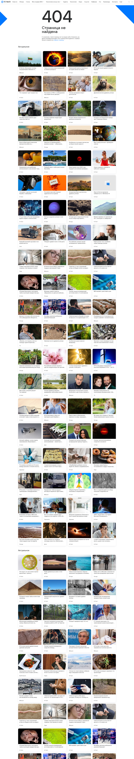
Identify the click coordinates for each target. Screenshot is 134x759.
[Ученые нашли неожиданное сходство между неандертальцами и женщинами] (54, 740)
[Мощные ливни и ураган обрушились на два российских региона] (54, 286)
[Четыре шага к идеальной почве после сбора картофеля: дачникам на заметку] (79, 211)
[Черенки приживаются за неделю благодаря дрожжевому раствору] (29, 360)
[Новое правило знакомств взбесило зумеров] (104, 162)
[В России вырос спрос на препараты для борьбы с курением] (54, 410)
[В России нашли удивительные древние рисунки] (29, 740)
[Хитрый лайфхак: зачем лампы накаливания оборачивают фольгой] (29, 435)
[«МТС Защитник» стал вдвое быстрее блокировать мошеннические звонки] (104, 509)
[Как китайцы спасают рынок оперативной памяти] (29, 608)
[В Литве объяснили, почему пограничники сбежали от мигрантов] (29, 62)
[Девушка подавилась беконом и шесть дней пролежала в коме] (79, 509)
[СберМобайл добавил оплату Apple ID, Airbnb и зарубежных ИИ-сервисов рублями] (79, 459)
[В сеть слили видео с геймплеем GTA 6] (104, 559)
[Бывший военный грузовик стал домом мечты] (29, 236)
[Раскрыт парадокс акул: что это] (79, 715)
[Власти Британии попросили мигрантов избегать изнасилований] (29, 137)
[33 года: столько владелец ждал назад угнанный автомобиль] (79, 608)
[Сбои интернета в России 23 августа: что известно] (104, 261)
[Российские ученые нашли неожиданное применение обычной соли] (79, 236)
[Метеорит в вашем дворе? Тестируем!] (29, 385)
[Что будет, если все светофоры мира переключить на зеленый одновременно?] (29, 583)
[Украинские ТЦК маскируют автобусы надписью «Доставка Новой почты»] (54, 484)
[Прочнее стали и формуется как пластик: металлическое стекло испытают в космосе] (104, 335)
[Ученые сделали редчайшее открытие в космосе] (104, 435)
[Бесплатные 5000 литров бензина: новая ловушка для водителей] (54, 559)
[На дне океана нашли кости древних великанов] (79, 112)
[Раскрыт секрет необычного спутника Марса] (79, 583)
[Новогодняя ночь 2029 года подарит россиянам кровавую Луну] (79, 162)
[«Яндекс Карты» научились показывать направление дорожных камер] (79, 484)
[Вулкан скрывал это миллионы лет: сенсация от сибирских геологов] (104, 211)
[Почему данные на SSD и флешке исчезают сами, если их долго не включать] (29, 410)
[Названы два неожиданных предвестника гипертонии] (104, 690)
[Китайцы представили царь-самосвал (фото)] (29, 112)
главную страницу (59, 40)
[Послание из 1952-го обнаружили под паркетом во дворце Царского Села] (54, 87)
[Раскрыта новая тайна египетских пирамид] (29, 690)
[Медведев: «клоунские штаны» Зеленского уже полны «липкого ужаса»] (79, 385)
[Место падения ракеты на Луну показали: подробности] (104, 484)
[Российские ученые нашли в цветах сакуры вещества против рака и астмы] (54, 360)
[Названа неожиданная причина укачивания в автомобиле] (79, 559)
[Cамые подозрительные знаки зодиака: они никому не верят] (29, 261)
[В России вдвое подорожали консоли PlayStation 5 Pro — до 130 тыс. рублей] (104, 360)
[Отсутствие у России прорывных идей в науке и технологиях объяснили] (29, 211)
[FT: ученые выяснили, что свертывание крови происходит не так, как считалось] (104, 715)
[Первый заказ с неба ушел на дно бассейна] (54, 162)
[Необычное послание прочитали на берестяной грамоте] (79, 137)
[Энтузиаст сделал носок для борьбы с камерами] (29, 186)
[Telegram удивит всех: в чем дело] (54, 236)
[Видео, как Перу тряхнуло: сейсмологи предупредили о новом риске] (54, 583)
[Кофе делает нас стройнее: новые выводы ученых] (104, 236)
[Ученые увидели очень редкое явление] (29, 559)
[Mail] (2, 2)
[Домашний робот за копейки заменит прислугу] (79, 633)
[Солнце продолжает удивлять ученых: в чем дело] (79, 360)
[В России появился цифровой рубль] (54, 633)
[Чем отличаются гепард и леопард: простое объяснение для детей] (54, 534)
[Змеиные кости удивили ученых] (54, 335)
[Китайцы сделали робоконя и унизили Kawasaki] (54, 311)
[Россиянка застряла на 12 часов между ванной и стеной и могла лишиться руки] (29, 459)
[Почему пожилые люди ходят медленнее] (54, 112)
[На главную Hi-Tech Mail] (7, 2)
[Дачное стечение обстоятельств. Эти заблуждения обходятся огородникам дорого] (29, 311)
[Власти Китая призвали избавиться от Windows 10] (104, 186)
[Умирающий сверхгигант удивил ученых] (54, 690)
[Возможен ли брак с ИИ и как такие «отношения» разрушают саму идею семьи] (29, 509)
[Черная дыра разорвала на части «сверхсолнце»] (79, 534)
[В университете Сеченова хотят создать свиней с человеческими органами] (104, 311)
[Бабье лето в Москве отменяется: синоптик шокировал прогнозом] (104, 665)
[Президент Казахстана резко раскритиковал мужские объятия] (79, 740)
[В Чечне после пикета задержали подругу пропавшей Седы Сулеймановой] (54, 261)
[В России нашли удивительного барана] (104, 62)
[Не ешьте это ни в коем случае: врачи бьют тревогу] (29, 665)
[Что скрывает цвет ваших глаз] (29, 87)
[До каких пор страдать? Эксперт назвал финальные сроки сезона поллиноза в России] (104, 410)
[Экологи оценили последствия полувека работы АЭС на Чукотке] (54, 715)
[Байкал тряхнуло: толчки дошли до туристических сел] (104, 633)
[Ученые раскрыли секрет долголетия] (79, 87)
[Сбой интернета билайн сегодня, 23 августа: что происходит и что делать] (79, 311)
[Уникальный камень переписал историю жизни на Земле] (79, 62)
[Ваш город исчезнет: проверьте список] (104, 137)
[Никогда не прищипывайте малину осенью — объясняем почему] (54, 137)
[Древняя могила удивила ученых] (104, 87)
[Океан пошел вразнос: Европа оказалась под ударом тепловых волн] (79, 665)
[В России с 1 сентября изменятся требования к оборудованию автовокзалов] (29, 484)
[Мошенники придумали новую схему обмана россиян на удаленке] (29, 715)
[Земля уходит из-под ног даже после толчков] (104, 608)
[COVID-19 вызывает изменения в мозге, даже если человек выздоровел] (104, 534)
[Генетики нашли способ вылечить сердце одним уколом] (54, 608)
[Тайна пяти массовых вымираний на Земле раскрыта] (54, 62)
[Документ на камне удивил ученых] (79, 690)
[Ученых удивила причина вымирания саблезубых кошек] (54, 385)
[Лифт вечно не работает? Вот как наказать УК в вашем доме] (29, 633)
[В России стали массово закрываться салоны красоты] (104, 740)
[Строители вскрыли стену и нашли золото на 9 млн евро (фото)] (54, 459)
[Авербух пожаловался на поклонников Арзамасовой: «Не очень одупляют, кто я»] (104, 385)
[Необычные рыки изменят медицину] (79, 335)
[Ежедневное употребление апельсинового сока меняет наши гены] (29, 162)
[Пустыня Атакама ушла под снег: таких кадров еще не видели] (29, 534)
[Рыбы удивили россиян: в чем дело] (54, 665)
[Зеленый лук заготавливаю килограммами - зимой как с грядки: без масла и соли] (54, 435)
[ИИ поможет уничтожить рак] (104, 286)
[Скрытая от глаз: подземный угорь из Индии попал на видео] (79, 261)
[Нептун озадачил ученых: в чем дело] (54, 211)
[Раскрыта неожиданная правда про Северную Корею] (104, 112)
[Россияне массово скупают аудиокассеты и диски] (54, 186)
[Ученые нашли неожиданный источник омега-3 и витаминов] (79, 286)
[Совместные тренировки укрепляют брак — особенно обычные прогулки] (104, 583)
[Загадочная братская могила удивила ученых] (79, 186)
